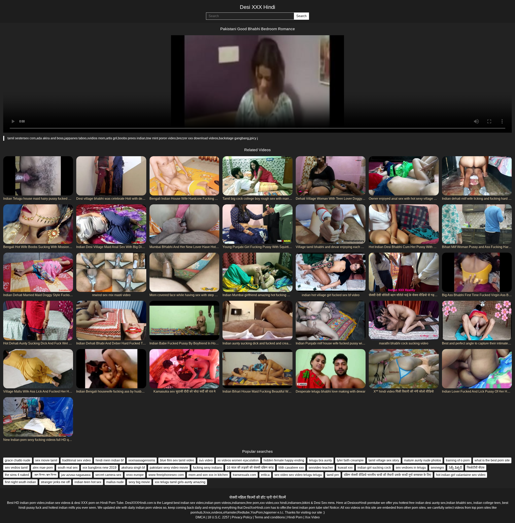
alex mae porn (43, 467)
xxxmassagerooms (141, 460)
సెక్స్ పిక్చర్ (455, 467)
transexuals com (244, 474)
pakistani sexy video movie (169, 467)
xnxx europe (135, 474)
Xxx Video (312, 517)
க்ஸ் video (206, 460)
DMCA (200, 517)
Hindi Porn (295, 517)
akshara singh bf (133, 467)
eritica (265, 474)
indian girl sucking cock (374, 467)
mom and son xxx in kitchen (208, 474)
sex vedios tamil (16, 467)
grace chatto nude (17, 460)
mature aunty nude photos (422, 460)
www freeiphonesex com (166, 474)
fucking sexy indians (207, 467)
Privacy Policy (242, 517)
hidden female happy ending (284, 460)
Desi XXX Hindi (257, 7)
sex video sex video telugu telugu (298, 474)
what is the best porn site (492, 460)
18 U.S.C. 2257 (218, 517)
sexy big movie (139, 482)
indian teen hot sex (87, 482)
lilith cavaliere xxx (291, 467)
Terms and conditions (269, 517)
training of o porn (458, 460)
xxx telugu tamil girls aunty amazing (180, 482)
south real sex (68, 467)
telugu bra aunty (320, 460)
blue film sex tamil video (177, 460)
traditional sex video (76, 460)
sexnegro (437, 467)
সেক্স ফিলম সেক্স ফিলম (45, 474)
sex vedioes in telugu (411, 467)
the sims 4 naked (17, 474)
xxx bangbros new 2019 (99, 467)
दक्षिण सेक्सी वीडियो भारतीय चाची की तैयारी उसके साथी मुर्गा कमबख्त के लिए (387, 474)
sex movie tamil (46, 460)
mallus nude (115, 482)
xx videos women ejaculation (238, 460)
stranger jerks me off (55, 482)
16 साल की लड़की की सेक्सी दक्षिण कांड (250, 467)
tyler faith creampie (350, 460)
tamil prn (333, 474)
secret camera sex (108, 474)
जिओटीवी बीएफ (476, 467)
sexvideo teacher (321, 467)
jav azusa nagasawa (76, 474)
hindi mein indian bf (110, 460)
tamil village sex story (384, 460)
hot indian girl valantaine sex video (460, 474)
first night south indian (20, 482)
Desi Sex (320, 502)
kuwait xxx (345, 467)
